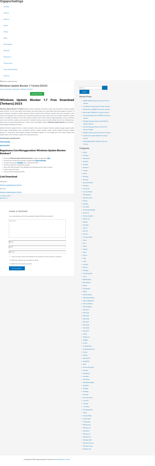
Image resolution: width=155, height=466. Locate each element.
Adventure (86, 158)
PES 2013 (86, 310)
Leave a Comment (5, 89)
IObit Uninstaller (40, 160)
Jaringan (86, 270)
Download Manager (89, 210)
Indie (84, 261)
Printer (85, 343)
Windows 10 (7, 57)
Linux (84, 276)
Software (86, 385)
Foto (84, 243)
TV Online (86, 407)
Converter (86, 189)
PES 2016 (86, 319)
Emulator (86, 225)
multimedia (86, 288)
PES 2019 (86, 328)
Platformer (86, 337)
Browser (85, 176)
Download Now (37, 94)
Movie (85, 285)
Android (6, 13)
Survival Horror (88, 397)
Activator (6, 7)
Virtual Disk (86, 422)
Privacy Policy (8, 63)
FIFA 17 (85, 228)
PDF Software (8, 44)
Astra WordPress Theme (62, 459)
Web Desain (87, 425)
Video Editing (87, 416)
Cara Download (88, 182)
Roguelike (86, 361)
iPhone (6, 32)
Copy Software (87, 192)
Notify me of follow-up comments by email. (24, 260)
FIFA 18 (85, 231)
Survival (85, 394)
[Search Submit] (104, 88)
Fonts (85, 240)
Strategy (85, 391)
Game (85, 246)
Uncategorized (87, 410)
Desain (85, 201)
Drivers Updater (88, 216)
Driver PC (86, 213)
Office (5, 38)
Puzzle (85, 352)
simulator (86, 376)
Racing (85, 355)
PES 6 (85, 334)
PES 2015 (86, 316)
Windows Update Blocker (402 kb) (11, 185)
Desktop (85, 204)
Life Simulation (87, 273)
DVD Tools (86, 219)
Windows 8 (86, 434)
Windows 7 (86, 431)
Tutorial (85, 403)
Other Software (21, 89)
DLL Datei (86, 207)
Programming (87, 346)
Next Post (4, 198)
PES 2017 (86, 322)
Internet (85, 264)
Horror (85, 255)
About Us (6, 76)
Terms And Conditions (11, 69)
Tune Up (85, 400)
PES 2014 (86, 313)
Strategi (85, 388)
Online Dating (87, 294)
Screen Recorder (88, 367)
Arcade (85, 170)
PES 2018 (86, 325)
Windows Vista (87, 446)
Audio (85, 173)
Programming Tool (89, 349)
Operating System (88, 298)
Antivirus (6, 19)
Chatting (85, 185)
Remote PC (86, 358)
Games (6, 25)
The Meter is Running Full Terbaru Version (96, 106)
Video (85, 413)
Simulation (86, 373)
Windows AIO (87, 440)
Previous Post (5, 196)
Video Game (87, 419)
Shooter (85, 370)
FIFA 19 (85, 234)
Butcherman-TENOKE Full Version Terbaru (96, 109)
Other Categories (88, 301)
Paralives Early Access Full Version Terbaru (97, 132)
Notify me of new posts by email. (21, 264)
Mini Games (87, 282)
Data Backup (87, 195)
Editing (85, 222)
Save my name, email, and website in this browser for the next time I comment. (37, 256)
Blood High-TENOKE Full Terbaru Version (96, 112)
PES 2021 (7, 50)
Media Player (87, 279)
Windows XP (87, 449)
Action (85, 152)
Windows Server (88, 443)
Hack (14, 89)
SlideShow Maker (88, 382)
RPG (84, 364)
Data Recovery (87, 198)
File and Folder (87, 237)
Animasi (85, 164)
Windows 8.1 (87, 437)
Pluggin (85, 340)
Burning (85, 179)
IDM (84, 258)
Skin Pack (86, 379)
